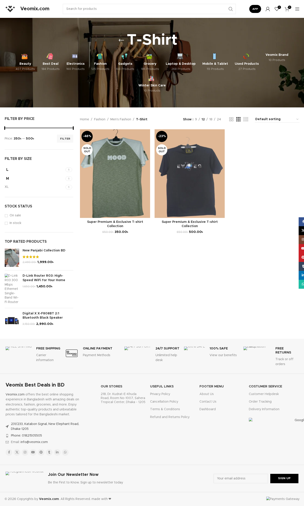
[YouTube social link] (33, 452)
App (255, 9)
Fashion (99, 119)
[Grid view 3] (238, 119)
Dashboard (207, 409)
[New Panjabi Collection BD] (12, 258)
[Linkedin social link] (57, 452)
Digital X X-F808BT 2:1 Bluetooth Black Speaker (43, 316)
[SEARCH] (231, 9)
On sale (15, 215)
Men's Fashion (120, 119)
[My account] (267, 8)
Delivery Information (264, 409)
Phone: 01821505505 (26, 435)
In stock (15, 223)
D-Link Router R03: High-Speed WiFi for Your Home (44, 278)
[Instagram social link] (25, 452)
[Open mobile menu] (297, 8)
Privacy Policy (160, 394)
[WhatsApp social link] (65, 452)
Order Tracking (260, 401)
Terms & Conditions (165, 409)
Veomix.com (15, 394)
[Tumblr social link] (49, 452)
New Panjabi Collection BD (44, 250)
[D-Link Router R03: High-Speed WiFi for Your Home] (12, 289)
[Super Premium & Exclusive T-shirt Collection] (115, 173)
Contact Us (207, 401)
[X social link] (17, 452)
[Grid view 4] (245, 119)
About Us (206, 394)
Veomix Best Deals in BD (35, 385)
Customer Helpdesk (264, 394)
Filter (65, 138)
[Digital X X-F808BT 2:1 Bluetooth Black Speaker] (12, 321)
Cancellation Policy (164, 401)
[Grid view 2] (231, 119)
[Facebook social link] (9, 452)
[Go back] (121, 40)
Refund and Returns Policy (170, 417)
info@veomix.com (34, 442)
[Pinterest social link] (41, 452)
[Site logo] (10, 8)
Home (84, 119)
